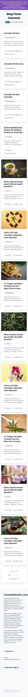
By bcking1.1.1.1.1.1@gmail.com (14, 51)
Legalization (9, 293)
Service (8, 191)
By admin (9, 150)
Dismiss (23, 8)
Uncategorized (10, 37)
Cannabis (9, 137)
